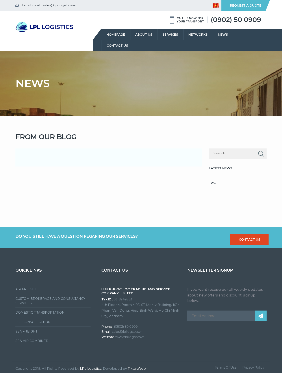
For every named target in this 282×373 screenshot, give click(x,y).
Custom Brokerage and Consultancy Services (50, 301)
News (223, 35)
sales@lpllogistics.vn (59, 5)
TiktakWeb (137, 368)
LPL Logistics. (91, 368)
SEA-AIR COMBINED (31, 341)
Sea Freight (26, 331)
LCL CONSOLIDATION (33, 322)
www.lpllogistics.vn (130, 337)
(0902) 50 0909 (236, 20)
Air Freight (26, 289)
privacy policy (253, 367)
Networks (198, 35)
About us (143, 35)
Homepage (115, 35)
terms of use (226, 367)
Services (170, 35)
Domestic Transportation (40, 312)
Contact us (117, 46)
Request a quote (245, 5)
